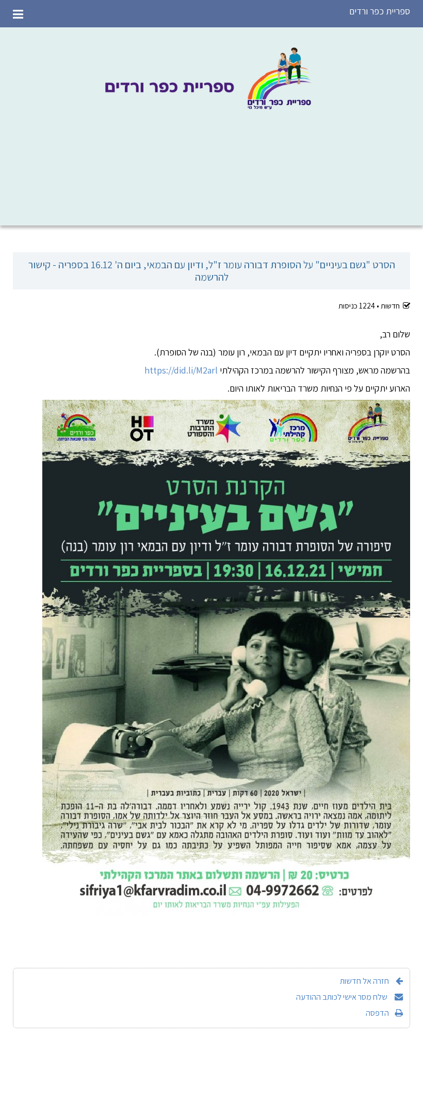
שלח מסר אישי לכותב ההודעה (342, 996)
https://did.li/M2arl (181, 370)
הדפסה (377, 1012)
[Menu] (18, 13)
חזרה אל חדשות (364, 980)
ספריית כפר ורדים (379, 11)
